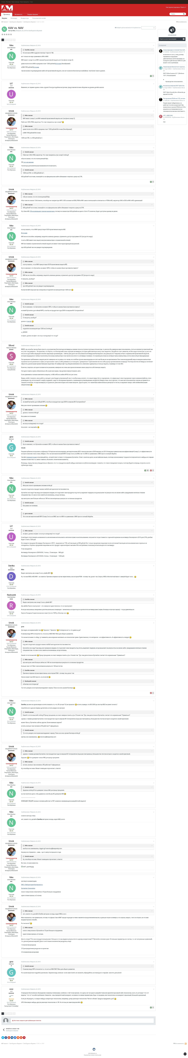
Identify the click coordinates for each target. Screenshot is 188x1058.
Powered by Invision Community (92, 1055)
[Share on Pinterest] (24, 1037)
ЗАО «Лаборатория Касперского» (32, 884)
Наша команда (15, 2)
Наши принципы (24, 2)
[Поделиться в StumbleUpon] (21, 1037)
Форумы (4, 18)
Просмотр (6, 14)
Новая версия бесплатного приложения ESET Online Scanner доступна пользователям (174, 67)
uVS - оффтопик (168, 115)
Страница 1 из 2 (21, 39)
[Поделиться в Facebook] (6, 1037)
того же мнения (28, 162)
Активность (18, 14)
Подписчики (146, 27)
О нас (31, 2)
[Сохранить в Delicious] (15, 1037)
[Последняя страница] (14, 40)
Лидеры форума (32, 14)
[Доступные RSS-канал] (186, 1044)
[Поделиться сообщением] (153, 45)
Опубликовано (31, 45)
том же (29, 321)
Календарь (14, 18)
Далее (10, 39)
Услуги (3, 2)
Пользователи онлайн (39, 18)
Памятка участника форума (168, 39)
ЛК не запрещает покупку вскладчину (42, 211)
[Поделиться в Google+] (9, 1037)
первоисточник (32, 457)
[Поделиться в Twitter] (2, 1037)
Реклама (8, 2)
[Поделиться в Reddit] (18, 1037)
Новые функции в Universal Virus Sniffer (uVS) (174, 50)
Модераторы (25, 18)
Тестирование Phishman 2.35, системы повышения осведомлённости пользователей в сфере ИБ (174, 98)
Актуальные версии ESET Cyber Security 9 (174, 85)
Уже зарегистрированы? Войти (175, 7)
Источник (58, 63)
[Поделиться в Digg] (12, 1037)
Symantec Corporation (28, 888)
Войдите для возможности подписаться (128, 27)
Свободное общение (35, 30)
